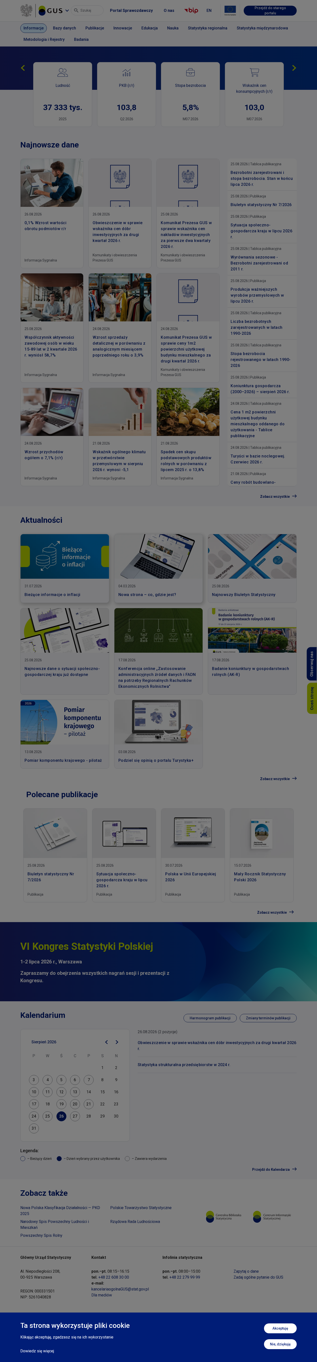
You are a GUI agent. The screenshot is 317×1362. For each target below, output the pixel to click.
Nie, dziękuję (280, 1344)
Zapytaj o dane (246, 1271)
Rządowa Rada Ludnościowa (135, 1221)
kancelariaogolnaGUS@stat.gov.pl (120, 1289)
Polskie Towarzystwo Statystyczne (141, 1207)
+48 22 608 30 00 (113, 1277)
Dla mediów (101, 1295)
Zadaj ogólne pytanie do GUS (258, 1277)
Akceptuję (280, 1328)
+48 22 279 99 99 (184, 1277)
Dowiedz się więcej (37, 1351)
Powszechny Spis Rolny (41, 1235)
